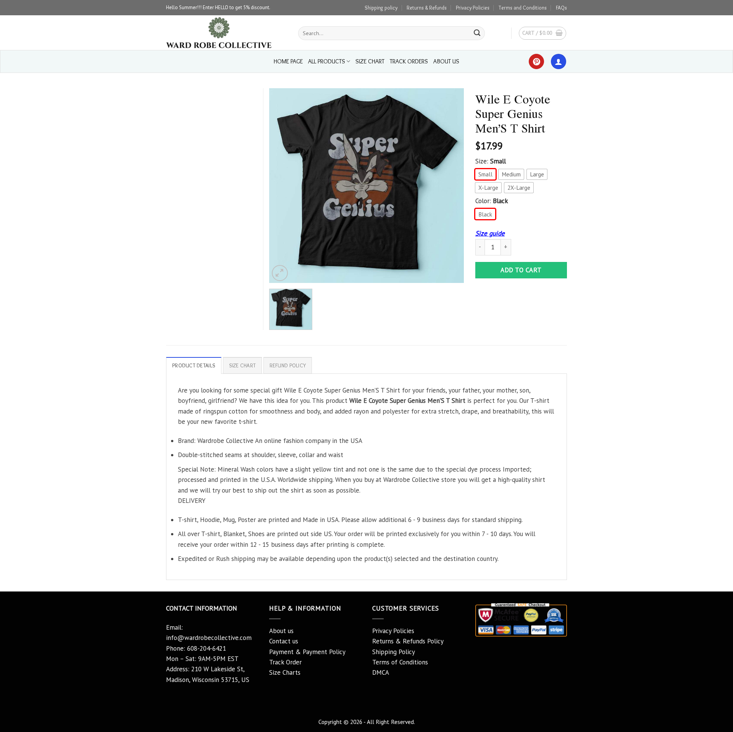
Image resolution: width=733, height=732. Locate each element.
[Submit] (477, 33)
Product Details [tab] (193, 365)
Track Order (285, 662)
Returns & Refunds (427, 8)
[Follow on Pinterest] (536, 61)
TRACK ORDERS (409, 61)
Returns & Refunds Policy (408, 641)
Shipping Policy (393, 652)
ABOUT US (446, 61)
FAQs (561, 8)
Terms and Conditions (523, 8)
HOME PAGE (288, 61)
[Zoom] (280, 273)
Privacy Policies (472, 8)
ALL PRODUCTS (326, 61)
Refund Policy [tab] (288, 365)
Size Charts (284, 672)
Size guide (490, 233)
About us (281, 631)
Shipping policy (381, 8)
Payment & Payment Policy (307, 652)
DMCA (380, 672)
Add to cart (521, 270)
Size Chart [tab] (242, 365)
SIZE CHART (369, 61)
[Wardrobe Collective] (226, 32)
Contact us (283, 641)
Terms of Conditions (400, 662)
